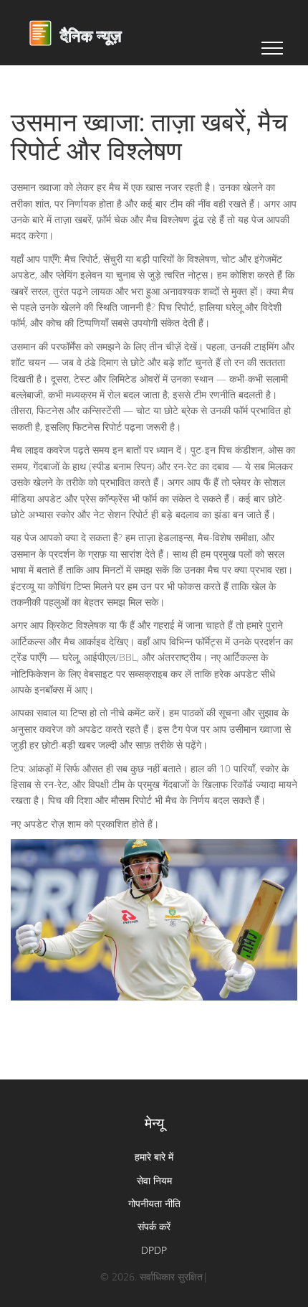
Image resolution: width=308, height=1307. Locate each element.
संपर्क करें (154, 1226)
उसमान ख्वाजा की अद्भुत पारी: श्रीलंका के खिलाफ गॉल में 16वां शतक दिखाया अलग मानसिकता (154, 871)
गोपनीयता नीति (154, 1203)
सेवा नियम (154, 1180)
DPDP (154, 1250)
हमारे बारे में (154, 1156)
